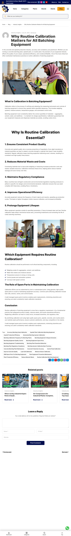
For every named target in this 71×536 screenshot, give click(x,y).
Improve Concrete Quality (11, 351)
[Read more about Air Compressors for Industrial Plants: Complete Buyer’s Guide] (44, 381)
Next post (65, 452)
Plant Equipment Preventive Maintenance (40, 354)
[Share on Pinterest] (55, 360)
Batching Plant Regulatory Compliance (14, 346)
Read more (8, 400)
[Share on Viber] (64, 360)
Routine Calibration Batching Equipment (48, 357)
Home (3, 24)
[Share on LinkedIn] (58, 360)
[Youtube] (46, 2)
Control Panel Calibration (53, 349)
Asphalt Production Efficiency (12, 335)
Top (62, 534)
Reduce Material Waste (28, 357)
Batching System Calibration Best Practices (39, 346)
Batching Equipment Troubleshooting (14, 343)
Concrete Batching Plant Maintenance (14, 349)
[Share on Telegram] (67, 360)
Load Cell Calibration (26, 351)
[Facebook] (39, 2)
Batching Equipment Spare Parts (35, 340)
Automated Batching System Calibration (34, 335)
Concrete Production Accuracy (35, 349)
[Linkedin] (44, 2)
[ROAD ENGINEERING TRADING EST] (5, 8)
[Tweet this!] (52, 360)
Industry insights (17, 24)
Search (44, 534)
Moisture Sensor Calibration (42, 351)
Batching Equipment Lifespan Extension (45, 337)
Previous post (7, 452)
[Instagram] (41, 2)
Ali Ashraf (33, 33)
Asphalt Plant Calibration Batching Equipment (42, 332)
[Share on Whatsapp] (61, 360)
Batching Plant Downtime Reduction (36, 343)
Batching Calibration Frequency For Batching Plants (18, 337)
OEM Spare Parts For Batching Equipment (15, 354)
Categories (26, 534)
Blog (9, 24)
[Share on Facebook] (49, 360)
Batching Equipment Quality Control (13, 340)
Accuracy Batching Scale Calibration (17, 332)
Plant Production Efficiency (11, 357)
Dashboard (9, 534)
